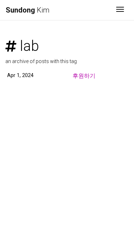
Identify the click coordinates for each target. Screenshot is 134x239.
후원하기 (84, 75)
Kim (27, 10)
